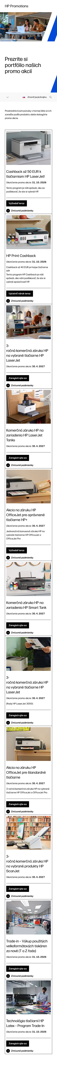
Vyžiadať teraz (16, 203)
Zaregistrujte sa (18, 378)
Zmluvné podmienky (22, 210)
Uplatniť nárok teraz (20, 293)
